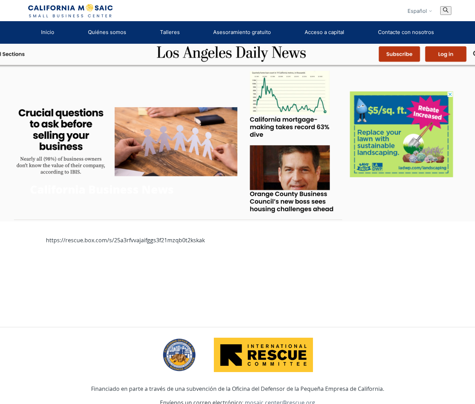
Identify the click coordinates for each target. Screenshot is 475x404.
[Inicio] (71, 10)
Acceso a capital (324, 32)
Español (418, 11)
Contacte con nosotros (406, 32)
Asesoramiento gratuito (242, 32)
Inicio (47, 32)
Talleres (170, 32)
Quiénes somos (107, 32)
